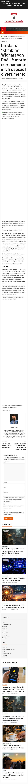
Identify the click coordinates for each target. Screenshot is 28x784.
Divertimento (4, 41)
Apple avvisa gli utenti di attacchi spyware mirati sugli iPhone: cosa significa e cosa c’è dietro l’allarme (13, 689)
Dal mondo (5, 626)
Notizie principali (6, 624)
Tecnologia (5, 632)
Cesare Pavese (5, 78)
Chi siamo (5, 3)
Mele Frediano (14, 555)
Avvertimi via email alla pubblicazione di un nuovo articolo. (14, 513)
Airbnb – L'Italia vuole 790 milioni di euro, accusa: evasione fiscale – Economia (20, 445)
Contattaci (19, 5)
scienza (4, 630)
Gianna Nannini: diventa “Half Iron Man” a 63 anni (6, 444)
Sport (3, 634)
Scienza (4, 770)
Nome (5, 482)
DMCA (23, 3)
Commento (7, 462)
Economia (4, 628)
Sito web (6, 492)
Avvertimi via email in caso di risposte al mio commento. (14, 507)
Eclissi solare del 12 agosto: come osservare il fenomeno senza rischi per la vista (13, 775)
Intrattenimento (6, 636)
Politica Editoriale (11, 5)
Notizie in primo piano (7, 743)
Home (3, 622)
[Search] (26, 32)
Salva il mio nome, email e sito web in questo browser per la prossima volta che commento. (14, 499)
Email (5, 487)
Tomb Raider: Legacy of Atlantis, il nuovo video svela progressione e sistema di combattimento (13, 551)
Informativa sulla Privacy (15, 3)
